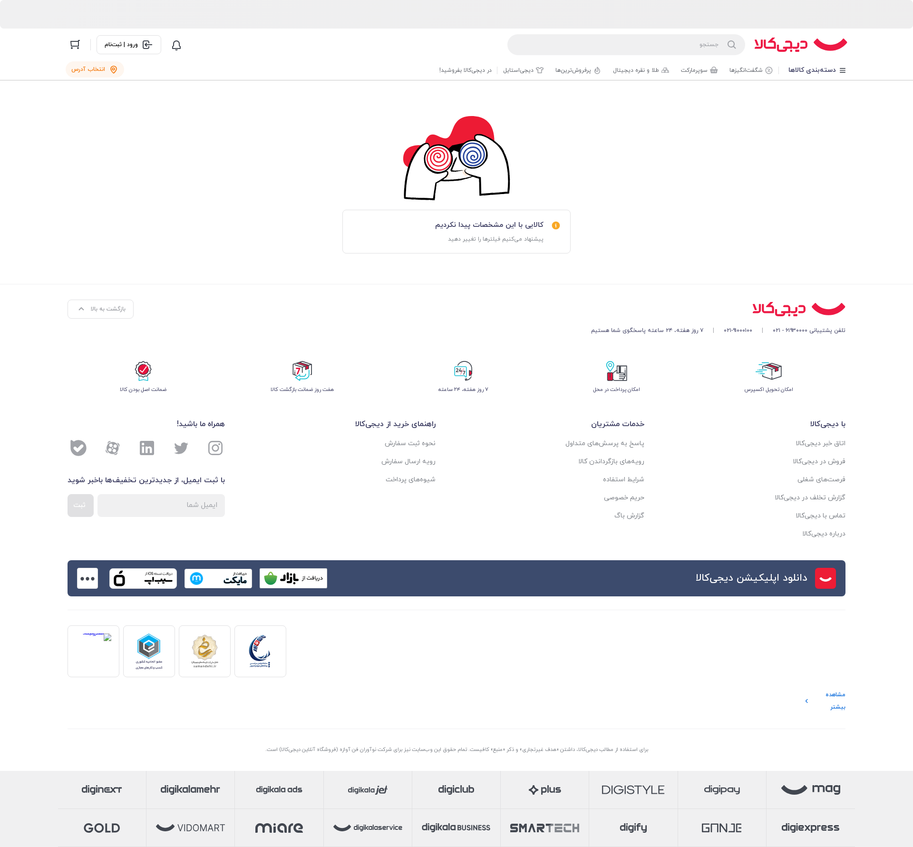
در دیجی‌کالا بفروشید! (465, 70)
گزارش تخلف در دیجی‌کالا (810, 497)
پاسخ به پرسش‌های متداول (604, 443)
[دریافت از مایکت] (218, 578)
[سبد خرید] (75, 44)
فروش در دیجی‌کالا (819, 461)
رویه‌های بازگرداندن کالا (611, 461)
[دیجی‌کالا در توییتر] (181, 448)
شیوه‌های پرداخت (411, 479)
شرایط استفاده (623, 479)
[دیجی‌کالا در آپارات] (112, 448)
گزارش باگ (629, 515)
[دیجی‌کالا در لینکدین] (146, 448)
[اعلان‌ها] (176, 44)
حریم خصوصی (624, 497)
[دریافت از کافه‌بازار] (293, 578)
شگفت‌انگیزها (746, 70)
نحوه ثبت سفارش (410, 443)
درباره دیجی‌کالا (823, 533)
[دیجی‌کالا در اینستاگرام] (215, 448)
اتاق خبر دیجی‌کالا (820, 443)
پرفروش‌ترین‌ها (573, 70)
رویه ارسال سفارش (408, 461)
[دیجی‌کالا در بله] (78, 448)
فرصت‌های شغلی (821, 479)
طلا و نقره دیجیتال (636, 70)
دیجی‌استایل (518, 70)
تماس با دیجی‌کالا (820, 515)
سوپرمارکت (694, 70)
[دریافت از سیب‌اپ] (143, 578)
